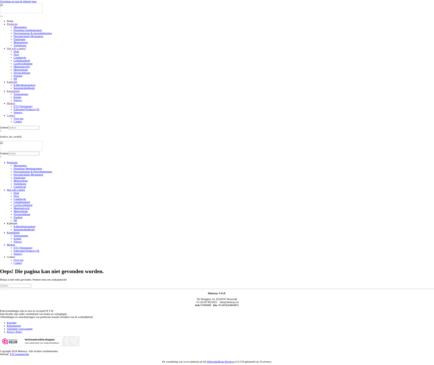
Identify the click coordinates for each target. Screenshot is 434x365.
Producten (12, 24)
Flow (16, 54)
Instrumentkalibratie (24, 88)
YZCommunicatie (19, 354)
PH (15, 79)
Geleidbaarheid (22, 60)
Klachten (11, 322)
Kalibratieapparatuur (24, 85)
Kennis (17, 97)
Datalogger (19, 39)
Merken (11, 103)
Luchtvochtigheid (23, 63)
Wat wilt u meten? (16, 48)
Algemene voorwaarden (20, 328)
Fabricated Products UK (27, 109)
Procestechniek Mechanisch (28, 36)
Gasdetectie (20, 57)
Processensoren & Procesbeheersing (33, 171)
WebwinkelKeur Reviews (220, 361)
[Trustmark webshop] (39, 345)
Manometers (20, 27)
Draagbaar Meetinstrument (28, 168)
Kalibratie (12, 82)
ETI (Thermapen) (23, 106)
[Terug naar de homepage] (21, 12)
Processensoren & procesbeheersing (33, 33)
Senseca (18, 112)
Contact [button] (11, 257)
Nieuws (18, 100)
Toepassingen (21, 94)
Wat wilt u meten (16, 190)
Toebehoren (20, 45)
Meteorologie (21, 42)
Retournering (14, 325)
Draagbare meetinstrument (28, 30)
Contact (11, 115)
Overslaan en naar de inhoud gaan (18, 1)
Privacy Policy (14, 331)
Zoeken (4, 127)
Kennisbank (13, 91)
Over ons (18, 118)
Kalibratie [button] (12, 223)
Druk (16, 51)
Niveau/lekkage (22, 72)
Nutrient (18, 75)
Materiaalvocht (21, 66)
